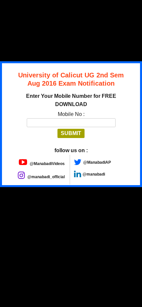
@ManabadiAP (97, 162)
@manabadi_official (45, 177)
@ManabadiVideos (47, 163)
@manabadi (94, 174)
